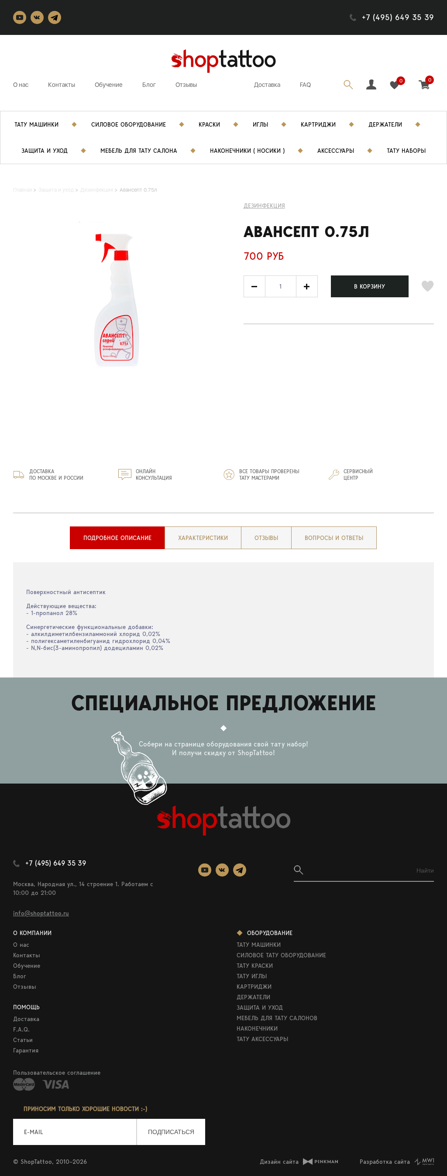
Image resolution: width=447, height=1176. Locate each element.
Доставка (267, 84)
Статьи (23, 1039)
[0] (394, 85)
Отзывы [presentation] (266, 537)
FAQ (305, 84)
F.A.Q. (21, 1029)
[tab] (117, 537)
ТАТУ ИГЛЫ (252, 976)
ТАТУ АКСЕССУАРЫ (262, 1038)
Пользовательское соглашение (56, 1072)
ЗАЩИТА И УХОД (260, 1007)
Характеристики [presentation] (203, 537)
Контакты (61, 84)
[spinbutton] (280, 286)
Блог (149, 84)
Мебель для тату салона (138, 150)
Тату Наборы (406, 150)
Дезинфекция (264, 205)
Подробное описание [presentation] (117, 537)
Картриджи (318, 124)
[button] (307, 286)
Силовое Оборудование (128, 124)
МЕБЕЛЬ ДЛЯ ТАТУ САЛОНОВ (277, 1017)
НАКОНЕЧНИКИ (257, 1028)
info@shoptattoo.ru (41, 913)
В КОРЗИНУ (369, 286)
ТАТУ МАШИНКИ (259, 944)
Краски (209, 124)
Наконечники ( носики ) (247, 150)
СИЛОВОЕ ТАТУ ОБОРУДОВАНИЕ (281, 955)
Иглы (260, 124)
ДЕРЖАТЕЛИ (253, 997)
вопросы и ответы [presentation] (334, 537)
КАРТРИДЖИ (254, 986)
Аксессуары (335, 150)
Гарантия (25, 1050)
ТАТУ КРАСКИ (255, 965)
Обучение (109, 84)
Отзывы (186, 84)
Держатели (385, 124)
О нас (20, 84)
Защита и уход (44, 150)
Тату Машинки (36, 124)
